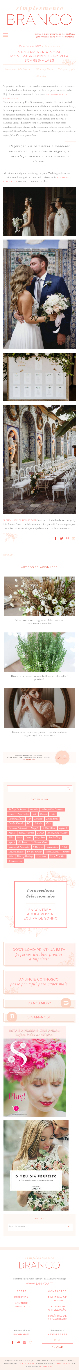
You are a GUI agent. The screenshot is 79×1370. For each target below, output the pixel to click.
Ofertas (28, 837)
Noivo (19, 837)
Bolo (34, 814)
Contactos (57, 1291)
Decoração (38, 819)
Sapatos (12, 842)
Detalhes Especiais (16, 823)
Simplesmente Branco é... (19, 847)
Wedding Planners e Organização (55, 69)
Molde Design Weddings (57, 833)
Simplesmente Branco (39, 842)
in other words (49, 828)
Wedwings (41, 76)
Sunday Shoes (52, 847)
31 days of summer (17, 809)
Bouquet (43, 814)
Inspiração (63, 828)
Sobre (21, 1291)
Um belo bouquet (16, 851)
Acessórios (34, 809)
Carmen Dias (46, 1366)
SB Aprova (22, 842)
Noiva (11, 837)
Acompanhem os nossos (20, 520)
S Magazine (38, 847)
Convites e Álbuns (16, 819)
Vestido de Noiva (52, 851)
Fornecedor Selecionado (17, 69)
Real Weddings (55, 837)
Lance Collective (26, 1363)
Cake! (53, 814)
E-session (38, 823)
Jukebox (12, 833)
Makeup (40, 833)
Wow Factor (41, 856)
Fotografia (35, 828)
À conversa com (15, 861)
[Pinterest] (18, 1342)
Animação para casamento (52, 809)
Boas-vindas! (23, 814)
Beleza (11, 814)
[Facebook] (13, 1342)
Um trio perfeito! (34, 851)
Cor (29, 819)
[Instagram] (30, 1342)
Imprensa (21, 1297)
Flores (48, 823)
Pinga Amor (40, 837)
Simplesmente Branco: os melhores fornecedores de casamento (39, 15)
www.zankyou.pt (39, 1283)
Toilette (64, 847)
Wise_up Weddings (25, 856)
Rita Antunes (63, 1363)
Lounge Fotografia (26, 833)
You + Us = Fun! (57, 856)
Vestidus (66, 851)
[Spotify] (24, 1342)
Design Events (52, 819)
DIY (29, 823)
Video (11, 856)
